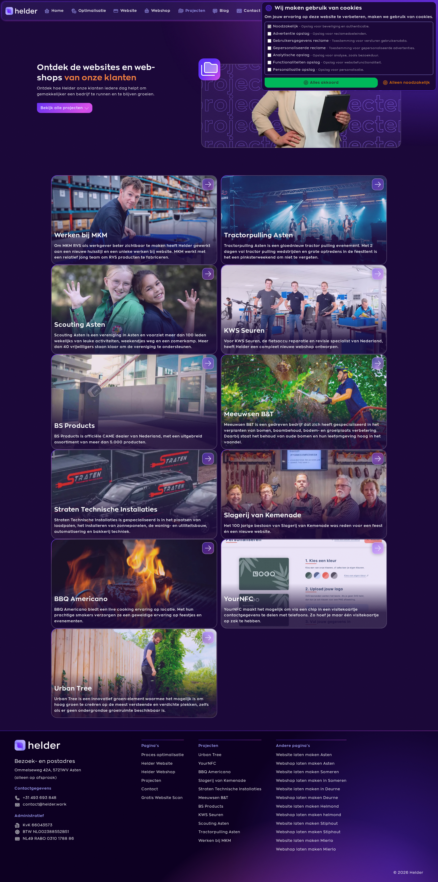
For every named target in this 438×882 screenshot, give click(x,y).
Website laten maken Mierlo (304, 841)
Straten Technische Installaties (229, 789)
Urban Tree (210, 755)
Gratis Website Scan (162, 798)
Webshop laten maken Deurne (307, 798)
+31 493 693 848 (40, 798)
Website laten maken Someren (307, 772)
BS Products (210, 806)
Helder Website (157, 763)
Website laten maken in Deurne (308, 789)
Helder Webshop (158, 772)
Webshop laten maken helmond (308, 815)
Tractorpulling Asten (219, 832)
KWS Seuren (210, 815)
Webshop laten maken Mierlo (306, 849)
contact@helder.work (45, 804)
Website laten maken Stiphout (307, 823)
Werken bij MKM (214, 841)
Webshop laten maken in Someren (311, 781)
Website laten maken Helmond (307, 806)
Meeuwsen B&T (213, 798)
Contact (149, 789)
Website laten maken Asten (304, 755)
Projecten (151, 781)
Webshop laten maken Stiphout (308, 832)
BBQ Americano (214, 772)
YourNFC (207, 763)
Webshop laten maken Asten (305, 763)
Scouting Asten (213, 823)
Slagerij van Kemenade (222, 781)
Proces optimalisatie (162, 755)
